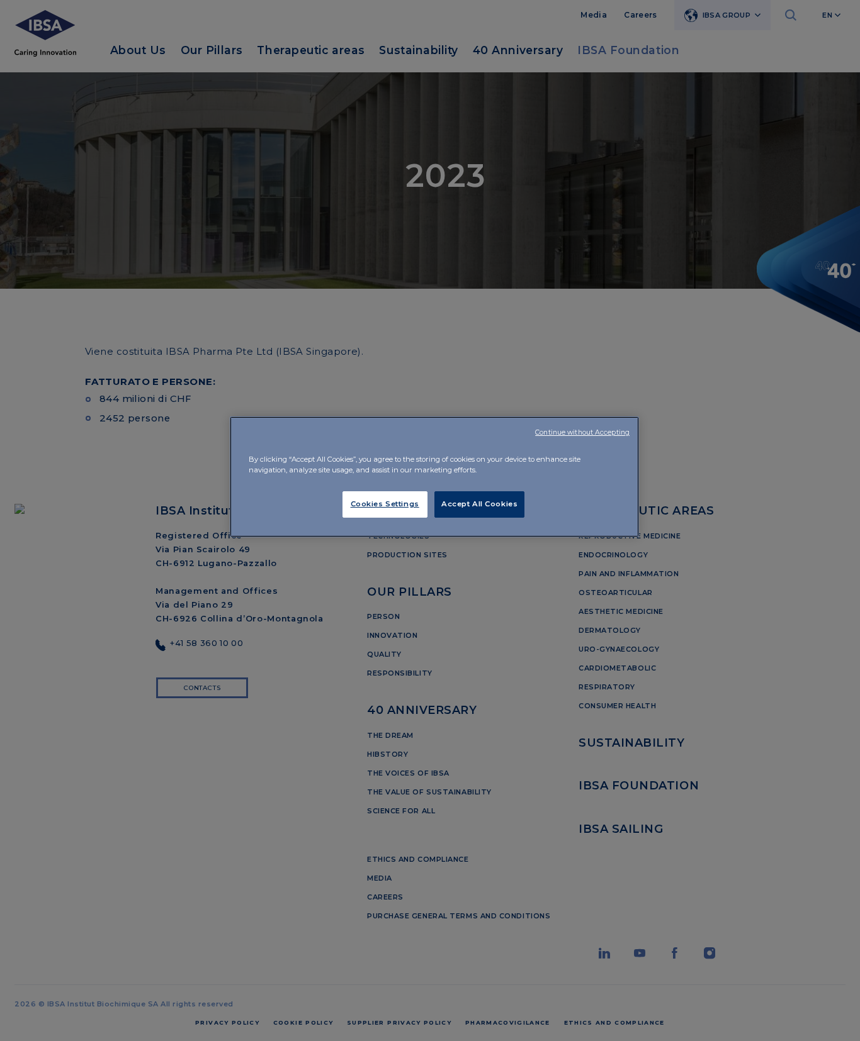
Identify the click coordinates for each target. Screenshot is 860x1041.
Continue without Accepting (582, 432)
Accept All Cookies (479, 503)
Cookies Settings (385, 503)
